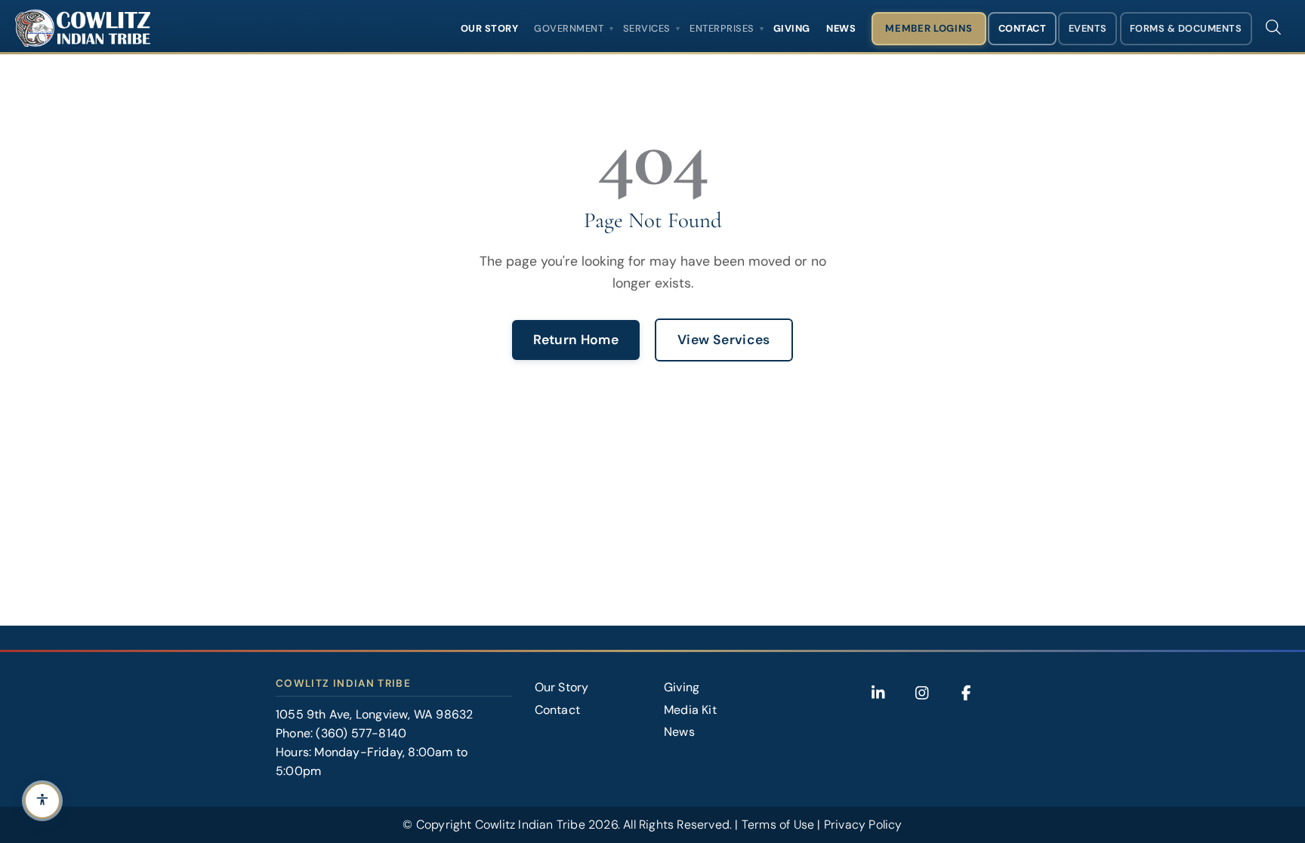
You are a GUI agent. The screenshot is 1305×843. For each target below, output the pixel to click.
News (841, 28)
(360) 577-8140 (361, 733)
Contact (1022, 28)
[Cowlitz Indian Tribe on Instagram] (922, 693)
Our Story (490, 28)
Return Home (576, 339)
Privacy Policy (863, 824)
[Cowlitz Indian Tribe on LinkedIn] (878, 693)
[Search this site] (1273, 27)
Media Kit (690, 710)
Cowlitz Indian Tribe (530, 824)
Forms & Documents (1186, 28)
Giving (791, 28)
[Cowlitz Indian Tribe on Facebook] (966, 693)
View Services (723, 339)
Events (1088, 28)
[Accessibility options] (42, 801)
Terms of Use (778, 824)
